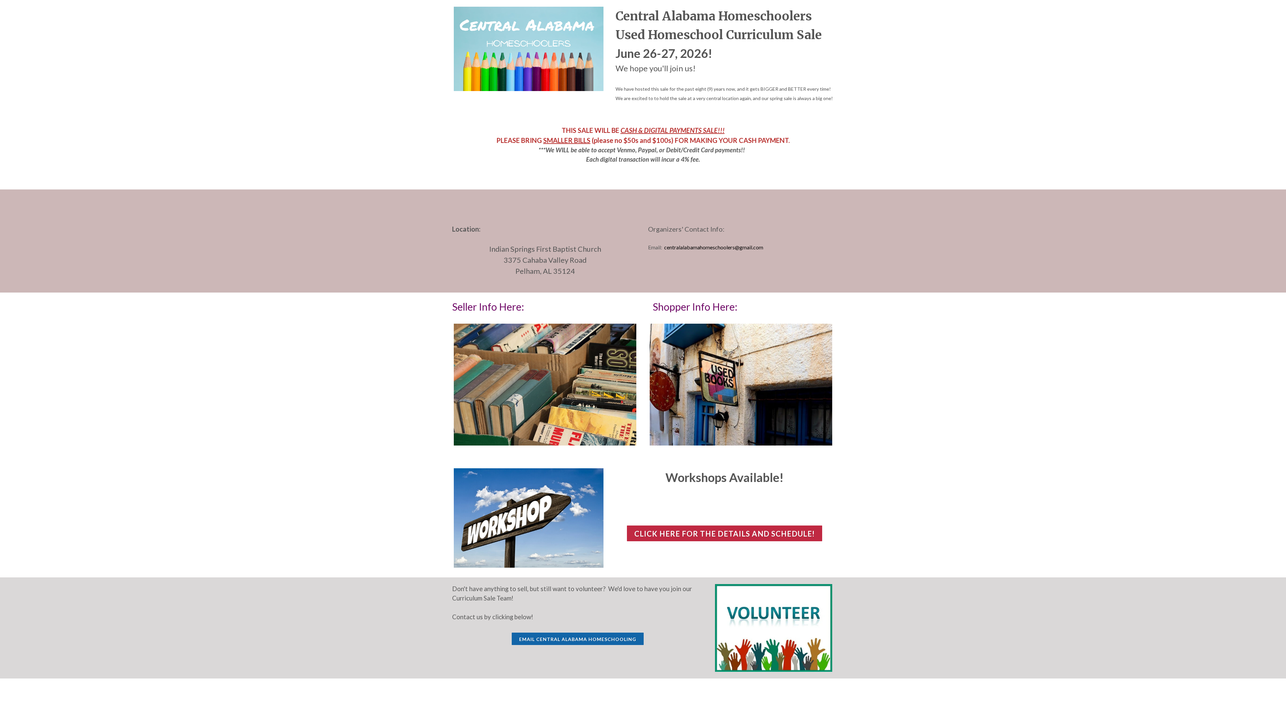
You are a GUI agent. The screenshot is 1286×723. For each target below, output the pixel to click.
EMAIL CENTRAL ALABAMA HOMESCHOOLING (577, 639)
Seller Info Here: (489, 307)
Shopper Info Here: (695, 307)
